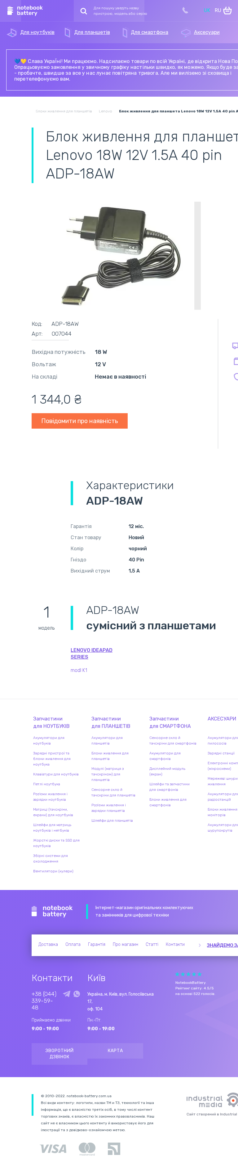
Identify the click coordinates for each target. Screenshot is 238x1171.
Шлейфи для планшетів (112, 820)
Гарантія (96, 944)
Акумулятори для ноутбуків (48, 740)
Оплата (73, 944)
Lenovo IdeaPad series (91, 653)
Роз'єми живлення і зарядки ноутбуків (50, 797)
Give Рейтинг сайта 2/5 (183, 974)
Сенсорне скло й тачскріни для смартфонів (172, 740)
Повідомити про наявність (79, 421)
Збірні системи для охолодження (50, 858)
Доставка (48, 944)
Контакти (175, 944)
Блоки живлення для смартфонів (168, 802)
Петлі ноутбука (46, 784)
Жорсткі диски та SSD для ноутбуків (56, 843)
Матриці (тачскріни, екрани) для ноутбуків (53, 812)
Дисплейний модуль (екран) (167, 771)
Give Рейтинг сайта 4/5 (194, 974)
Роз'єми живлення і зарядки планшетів (108, 808)
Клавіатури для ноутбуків (56, 774)
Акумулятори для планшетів (107, 740)
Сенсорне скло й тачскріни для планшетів (113, 792)
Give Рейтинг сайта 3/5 (188, 974)
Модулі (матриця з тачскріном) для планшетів (107, 774)
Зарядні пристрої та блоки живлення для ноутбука (52, 758)
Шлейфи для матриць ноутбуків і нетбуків (52, 828)
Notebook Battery (52, 911)
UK (207, 10)
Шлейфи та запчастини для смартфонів (169, 787)
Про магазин (125, 944)
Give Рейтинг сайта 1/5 (177, 974)
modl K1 (79, 670)
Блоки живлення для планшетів (110, 756)
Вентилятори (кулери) (53, 871)
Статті (152, 944)
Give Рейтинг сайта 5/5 (199, 974)
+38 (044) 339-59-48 (44, 1001)
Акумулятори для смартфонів (165, 756)
